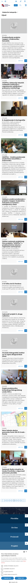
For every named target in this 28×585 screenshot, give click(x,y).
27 (12, 500)
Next (23, 500)
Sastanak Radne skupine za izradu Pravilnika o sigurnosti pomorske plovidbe (13, 471)
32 (21, 500)
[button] (14, 582)
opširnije (20, 60)
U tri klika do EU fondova (11, 284)
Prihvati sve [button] (7, 578)
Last (25, 500)
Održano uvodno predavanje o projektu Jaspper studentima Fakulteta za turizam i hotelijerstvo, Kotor (13, 201)
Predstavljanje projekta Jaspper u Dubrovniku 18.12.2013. (11, 39)
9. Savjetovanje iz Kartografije (13, 120)
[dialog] (14, 567)
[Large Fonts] (2, 1)
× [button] (26, 551)
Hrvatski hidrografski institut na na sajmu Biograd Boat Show (13, 354)
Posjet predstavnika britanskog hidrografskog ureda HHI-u (12, 390)
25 (8, 500)
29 (15, 500)
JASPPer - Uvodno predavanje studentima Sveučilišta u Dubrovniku (13, 159)
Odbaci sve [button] (21, 578)
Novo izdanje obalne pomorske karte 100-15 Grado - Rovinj (13, 432)
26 (10, 500)
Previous (3, 500)
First (1, 500)
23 (5, 500)
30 (17, 500)
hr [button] (15, 5)
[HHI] (6, 5)
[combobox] (24, 552)
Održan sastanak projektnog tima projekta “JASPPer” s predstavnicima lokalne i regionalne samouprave (13, 244)
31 (19, 500)
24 (7, 500)
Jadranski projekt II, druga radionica (12, 315)
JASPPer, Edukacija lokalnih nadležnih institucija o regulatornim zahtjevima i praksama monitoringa (13, 85)
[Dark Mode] (5, 1)
